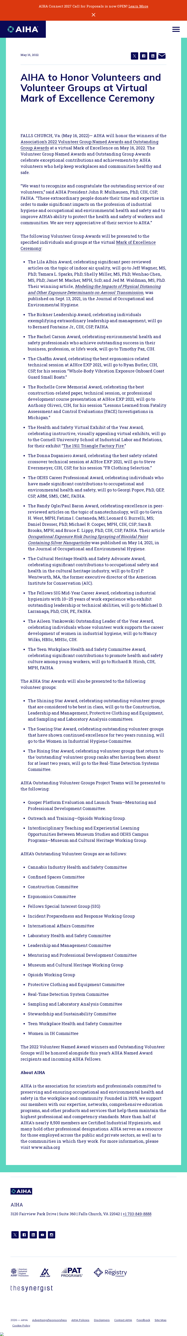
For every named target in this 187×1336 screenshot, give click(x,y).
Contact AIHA (123, 1320)
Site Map (160, 1320)
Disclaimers (102, 1320)
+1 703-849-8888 (137, 1213)
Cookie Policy (21, 1325)
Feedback (143, 1320)
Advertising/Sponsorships (49, 1320)
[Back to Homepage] (23, 29)
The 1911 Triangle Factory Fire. (94, 445)
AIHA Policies (80, 1320)
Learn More (138, 6)
